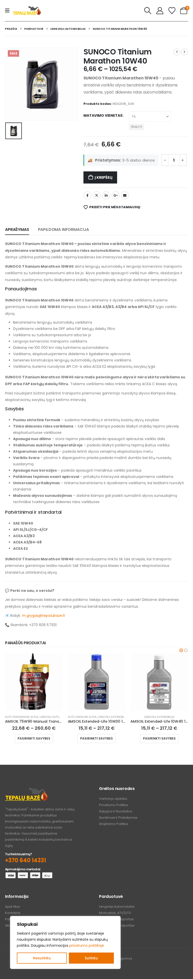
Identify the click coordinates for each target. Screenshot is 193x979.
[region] (65, 942)
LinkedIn (106, 195)
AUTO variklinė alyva (82, 717)
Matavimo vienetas (102, 115)
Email (125, 195)
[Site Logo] (27, 10)
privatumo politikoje (86, 945)
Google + (116, 195)
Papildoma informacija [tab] (63, 229)
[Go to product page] (34, 682)
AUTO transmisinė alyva (21, 717)
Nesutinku (42, 958)
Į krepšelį (103, 177)
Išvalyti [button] (136, 127)
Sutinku (91, 958)
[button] (148, 10)
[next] (184, 51)
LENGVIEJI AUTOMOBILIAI (54, 717)
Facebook (87, 195)
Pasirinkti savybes (34, 738)
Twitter (97, 195)
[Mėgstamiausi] (172, 10)
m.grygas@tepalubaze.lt (43, 615)
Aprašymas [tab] (17, 229)
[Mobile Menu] (9, 10)
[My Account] (160, 10)
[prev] (176, 51)
